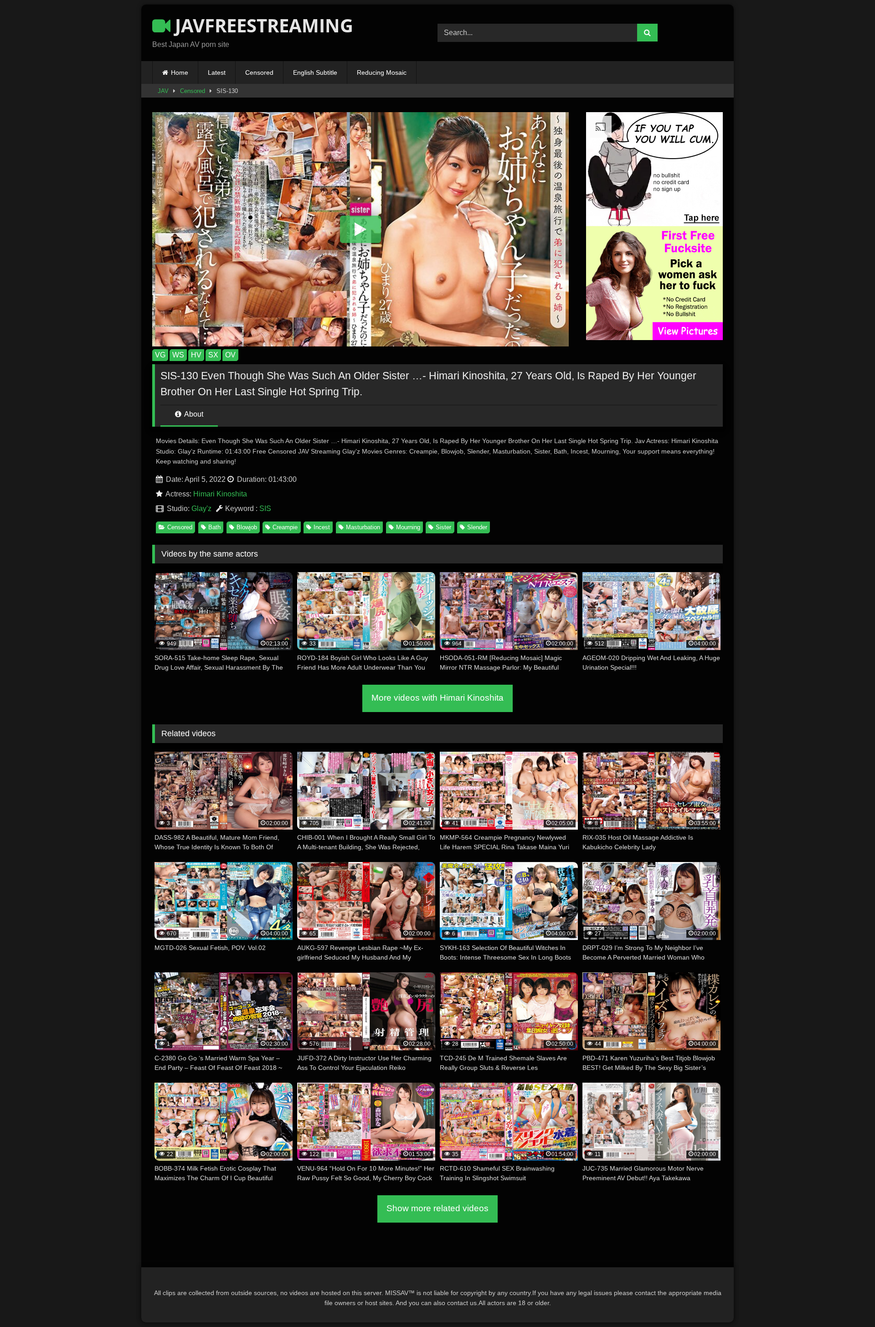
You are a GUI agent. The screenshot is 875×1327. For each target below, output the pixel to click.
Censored (259, 72)
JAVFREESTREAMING (261, 25)
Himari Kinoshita (220, 494)
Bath (214, 527)
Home (179, 72)
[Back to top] (847, 1300)
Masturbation (363, 527)
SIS (265, 508)
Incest (322, 527)
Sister (443, 527)
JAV (163, 91)
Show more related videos (437, 1208)
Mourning (408, 527)
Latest (217, 72)
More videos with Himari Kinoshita (437, 697)
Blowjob (247, 527)
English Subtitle (315, 72)
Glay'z (201, 508)
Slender (477, 527)
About (193, 414)
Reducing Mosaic (382, 72)
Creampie (285, 527)
